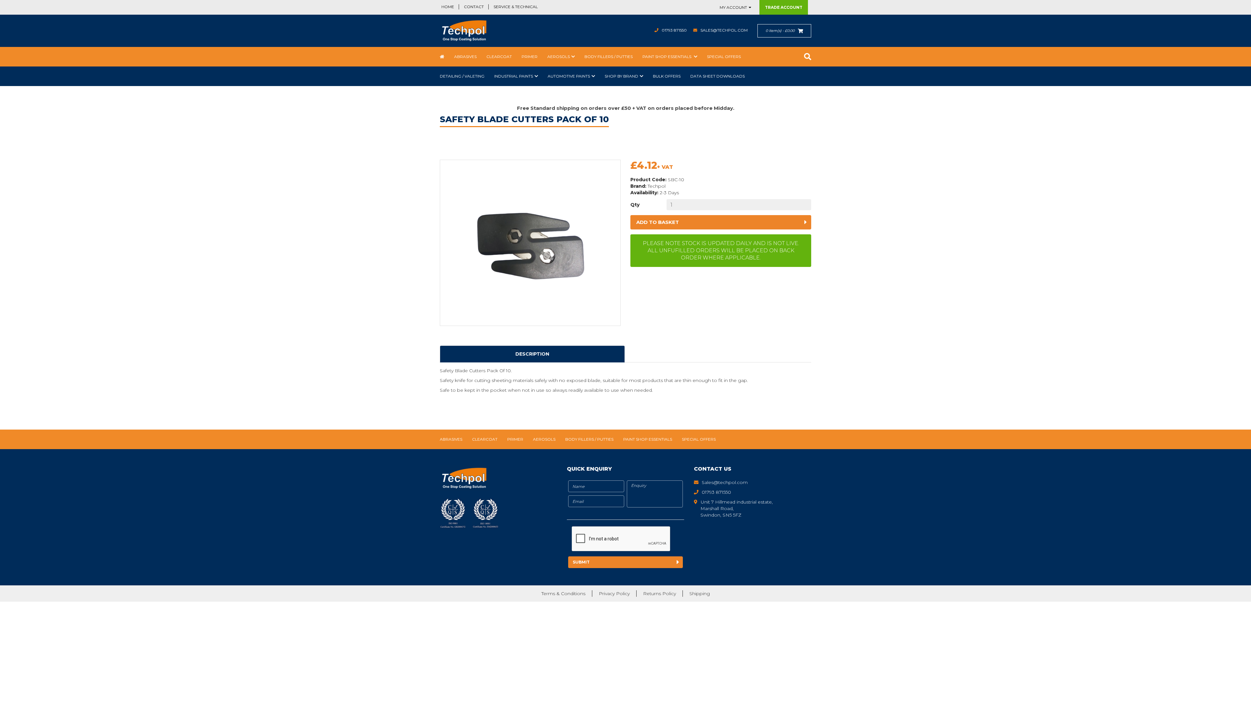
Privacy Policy (614, 593)
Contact (474, 6)
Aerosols (558, 56)
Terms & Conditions (563, 593)
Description (532, 354)
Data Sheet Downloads (717, 76)
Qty (635, 205)
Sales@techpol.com (724, 30)
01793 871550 (674, 30)
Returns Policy (659, 593)
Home (447, 6)
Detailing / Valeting (462, 76)
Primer (530, 56)
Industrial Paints (513, 76)
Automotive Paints (569, 76)
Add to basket (657, 222)
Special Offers (724, 56)
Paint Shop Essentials (667, 56)
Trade (783, 7)
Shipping (699, 593)
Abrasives (465, 56)
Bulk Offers (667, 76)
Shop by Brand (621, 76)
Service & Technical (516, 6)
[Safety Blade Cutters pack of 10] (530, 243)
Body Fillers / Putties (608, 56)
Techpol (657, 186)
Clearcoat (499, 56)
